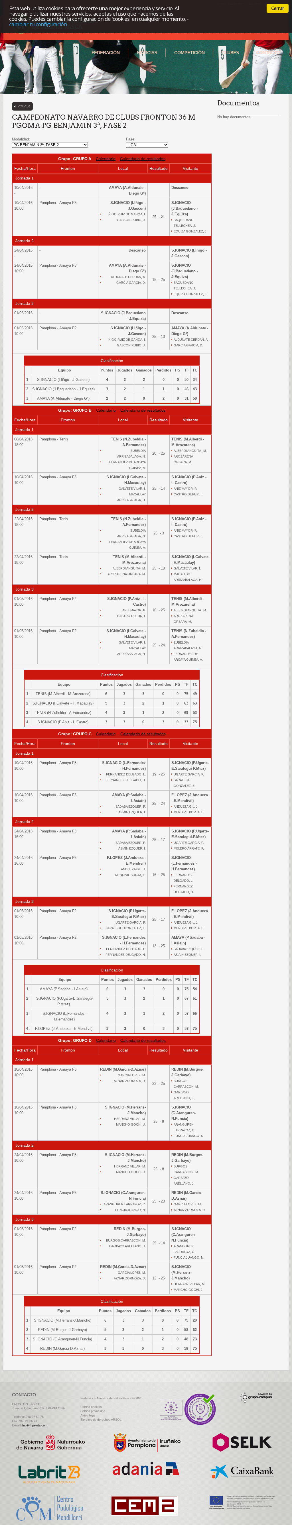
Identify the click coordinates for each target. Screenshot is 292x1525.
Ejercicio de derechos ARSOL (100, 1419)
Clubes (230, 52)
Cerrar (277, 8)
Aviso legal (87, 1415)
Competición (189, 52)
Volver (24, 106)
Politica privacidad (92, 1411)
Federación (106, 52)
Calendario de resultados (142, 158)
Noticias (147, 52)
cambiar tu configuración (38, 24)
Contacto (268, 52)
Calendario (105, 158)
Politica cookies (91, 1406)
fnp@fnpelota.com (34, 1425)
